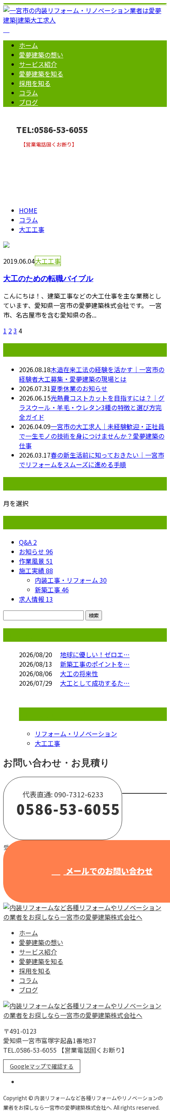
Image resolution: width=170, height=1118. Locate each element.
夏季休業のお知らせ (79, 388)
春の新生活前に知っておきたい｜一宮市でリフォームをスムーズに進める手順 (91, 459)
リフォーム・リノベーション (76, 733)
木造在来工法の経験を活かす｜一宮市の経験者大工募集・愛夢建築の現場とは (91, 374)
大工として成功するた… (95, 683)
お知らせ (36, 551)
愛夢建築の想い (41, 54)
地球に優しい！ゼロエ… (95, 654)
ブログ (28, 102)
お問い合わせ (31, 153)
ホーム (28, 45)
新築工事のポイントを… (95, 664)
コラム (28, 92)
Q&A (28, 542)
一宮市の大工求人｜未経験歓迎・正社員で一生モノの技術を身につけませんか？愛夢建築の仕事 (91, 436)
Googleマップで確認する (42, 1066)
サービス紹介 (38, 64)
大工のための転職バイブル (48, 278)
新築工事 (52, 589)
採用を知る (35, 83)
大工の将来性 (79, 673)
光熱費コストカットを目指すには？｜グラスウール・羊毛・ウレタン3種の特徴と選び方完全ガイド (91, 407)
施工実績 (36, 570)
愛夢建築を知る (41, 73)
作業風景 (36, 561)
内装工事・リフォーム (71, 580)
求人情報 (36, 599)
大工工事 (38, 171)
